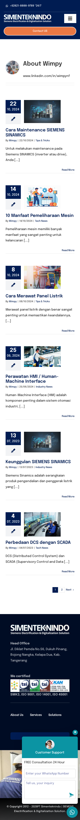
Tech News (41, 221)
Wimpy (13, 140)
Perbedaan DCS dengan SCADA (38, 542)
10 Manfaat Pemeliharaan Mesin (40, 216)
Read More (68, 170)
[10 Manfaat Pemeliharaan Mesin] (42, 196)
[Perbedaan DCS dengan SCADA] (42, 524)
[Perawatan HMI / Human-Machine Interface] (42, 356)
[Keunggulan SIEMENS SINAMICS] (42, 442)
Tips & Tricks (43, 140)
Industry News (44, 387)
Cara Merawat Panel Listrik (34, 296)
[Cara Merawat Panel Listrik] (42, 277)
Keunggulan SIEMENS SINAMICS (38, 462)
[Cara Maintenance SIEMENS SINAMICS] (42, 111)
